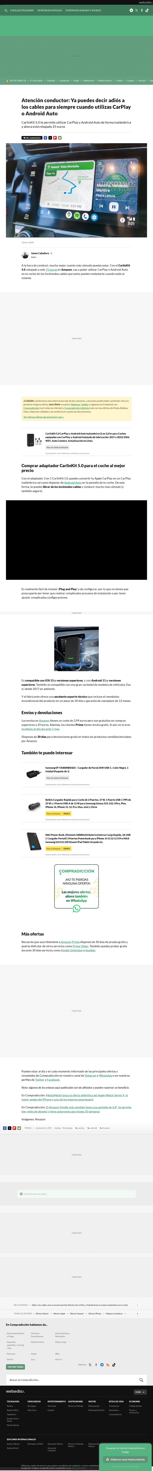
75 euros (51, 269)
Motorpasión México (93, 1445)
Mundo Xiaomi (13, 1425)
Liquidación (64, 80)
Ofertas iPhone (95, 1313)
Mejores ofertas (105, 80)
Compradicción (31, 408)
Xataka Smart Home (13, 1419)
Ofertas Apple (59, 1313)
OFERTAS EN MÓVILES (49, 10)
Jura (33, 1359)
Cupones (130, 80)
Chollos (119, 80)
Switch (10, 1359)
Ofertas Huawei (77, 1313)
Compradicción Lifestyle (76, 408)
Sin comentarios (33, 138)
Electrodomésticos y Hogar (15, 1335)
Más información (79, 1468)
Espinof (51, 1410)
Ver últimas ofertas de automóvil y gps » (43, 416)
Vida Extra (31, 1410)
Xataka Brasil (12, 1448)
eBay (57, 1353)
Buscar (141, 1380)
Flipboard (55, 138)
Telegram (131, 10)
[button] (41, 253)
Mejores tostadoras (114, 1313)
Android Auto (73, 482)
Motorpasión (93, 1406)
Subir (138, 1392)
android (93, 1128)
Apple (33, 1353)
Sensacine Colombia (52, 1449)
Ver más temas (15, 1367)
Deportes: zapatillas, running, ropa (15, 1345)
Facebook (142, 10)
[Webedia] (146, 2)
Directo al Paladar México (76, 1445)
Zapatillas (51, 80)
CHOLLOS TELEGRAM (22, 10)
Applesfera (11, 1414)
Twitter (136, 10)
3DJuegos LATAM (35, 1444)
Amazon (142, 80)
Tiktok (147, 10)
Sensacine (52, 1406)
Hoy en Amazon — (58, 813)
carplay (81, 1128)
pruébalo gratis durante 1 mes (40, 729)
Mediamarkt (88, 80)
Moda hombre (37, 1342)
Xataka (10, 1406)
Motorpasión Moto (96, 1410)
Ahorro (58, 1359)
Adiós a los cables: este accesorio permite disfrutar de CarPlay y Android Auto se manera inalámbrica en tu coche (80, 1305)
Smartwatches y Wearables (62, 1335)
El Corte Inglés (36, 80)
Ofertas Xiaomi (42, 1313)
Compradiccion (115, 1414)
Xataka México (13, 1444)
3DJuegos (31, 1406)
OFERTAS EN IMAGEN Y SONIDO (83, 10)
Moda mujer (60, 1342)
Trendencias (114, 1406)
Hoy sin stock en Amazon (57, 447)
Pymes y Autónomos (134, 1411)
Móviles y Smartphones (37, 1335)
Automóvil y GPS (44, 1128)
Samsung (11, 1353)
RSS (107, 1364)
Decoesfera (114, 1410)
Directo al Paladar (76, 1406)
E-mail (60, 138)
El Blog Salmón (135, 1406)
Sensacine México (55, 1444)
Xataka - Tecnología (63, 1128)
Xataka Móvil (12, 1410)
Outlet (76, 80)
